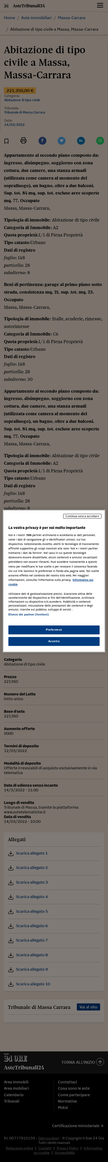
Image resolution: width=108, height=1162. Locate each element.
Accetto (54, 641)
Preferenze (54, 629)
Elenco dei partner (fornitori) (28, 614)
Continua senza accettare (82, 516)
